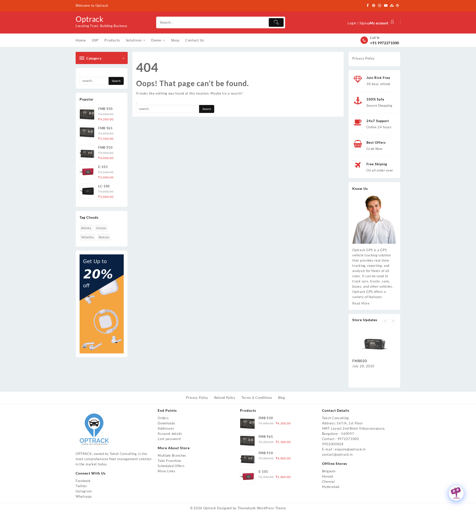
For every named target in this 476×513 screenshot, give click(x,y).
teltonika (87, 237)
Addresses (166, 428)
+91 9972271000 (384, 43)
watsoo (104, 237)
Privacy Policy (363, 58)
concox (101, 228)
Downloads (166, 423)
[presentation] (385, 321)
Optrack (90, 18)
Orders (163, 418)
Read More (360, 303)
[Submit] (276, 22)
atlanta (86, 228)
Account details (170, 434)
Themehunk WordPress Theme (262, 508)
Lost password (169, 439)
